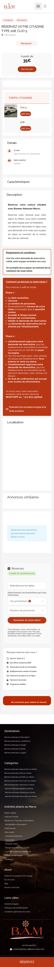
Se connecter (45, 6)
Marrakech (22, 20)
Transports (8, 20)
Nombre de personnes (22, 610)
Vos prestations (20, 601)
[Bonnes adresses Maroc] (9, 6)
